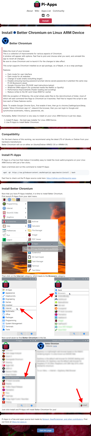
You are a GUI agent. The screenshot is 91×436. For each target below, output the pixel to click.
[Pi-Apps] (45, 4)
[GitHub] (48, 16)
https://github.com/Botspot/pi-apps (61, 178)
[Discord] (43, 16)
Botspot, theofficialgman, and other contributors (63, 419)
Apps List (46, 11)
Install (45, 20)
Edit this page (45, 430)
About (30, 11)
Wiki (37, 11)
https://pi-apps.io (19, 422)
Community (58, 11)
